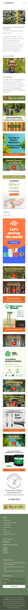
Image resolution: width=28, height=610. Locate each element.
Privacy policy (7, 531)
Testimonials (7, 525)
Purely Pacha (6, 599)
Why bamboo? (7, 527)
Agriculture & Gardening (16, 31)
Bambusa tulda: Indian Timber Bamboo (14, 571)
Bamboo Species (7, 33)
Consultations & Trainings (10, 522)
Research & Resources (9, 534)
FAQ (5, 529)
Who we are (7, 520)
